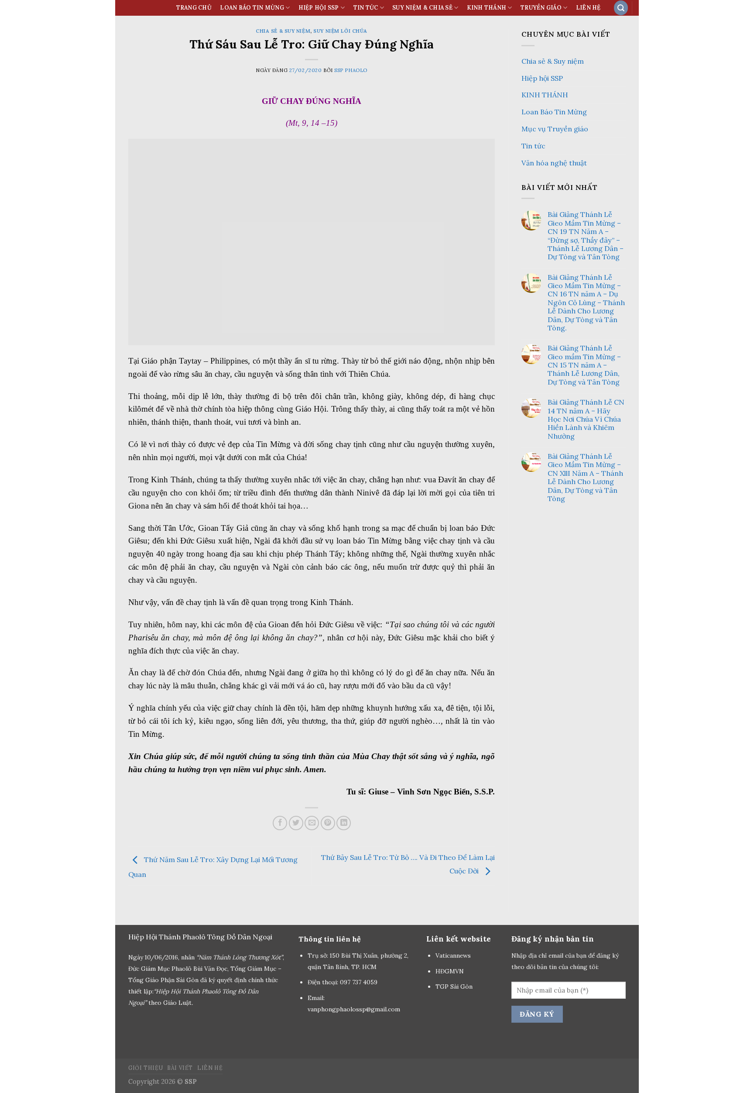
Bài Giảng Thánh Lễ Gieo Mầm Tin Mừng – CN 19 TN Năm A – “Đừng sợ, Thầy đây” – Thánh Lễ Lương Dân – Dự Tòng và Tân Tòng (586, 235)
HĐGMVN (450, 971)
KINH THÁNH (487, 7)
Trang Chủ (194, 7)
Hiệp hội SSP (542, 78)
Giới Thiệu (145, 1068)
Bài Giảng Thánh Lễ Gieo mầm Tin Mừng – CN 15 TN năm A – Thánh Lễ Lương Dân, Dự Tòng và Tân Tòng (584, 365)
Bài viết (180, 1068)
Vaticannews (453, 955)
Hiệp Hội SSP (318, 7)
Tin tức (533, 145)
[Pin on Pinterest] (328, 823)
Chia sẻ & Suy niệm (283, 31)
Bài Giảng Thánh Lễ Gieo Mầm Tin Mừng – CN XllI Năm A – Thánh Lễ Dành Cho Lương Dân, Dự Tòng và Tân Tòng (585, 477)
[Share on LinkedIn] (343, 823)
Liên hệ (588, 7)
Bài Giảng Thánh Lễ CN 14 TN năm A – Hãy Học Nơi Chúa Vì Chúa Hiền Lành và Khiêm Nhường (586, 419)
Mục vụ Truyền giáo (554, 128)
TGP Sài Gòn (454, 986)
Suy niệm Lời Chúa (340, 31)
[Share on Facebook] (280, 823)
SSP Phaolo (350, 70)
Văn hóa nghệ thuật (554, 162)
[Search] (621, 7)
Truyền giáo (541, 7)
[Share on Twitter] (296, 823)
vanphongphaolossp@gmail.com (354, 1009)
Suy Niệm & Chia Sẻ (422, 7)
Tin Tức (365, 7)
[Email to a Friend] (312, 823)
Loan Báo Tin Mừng (252, 7)
